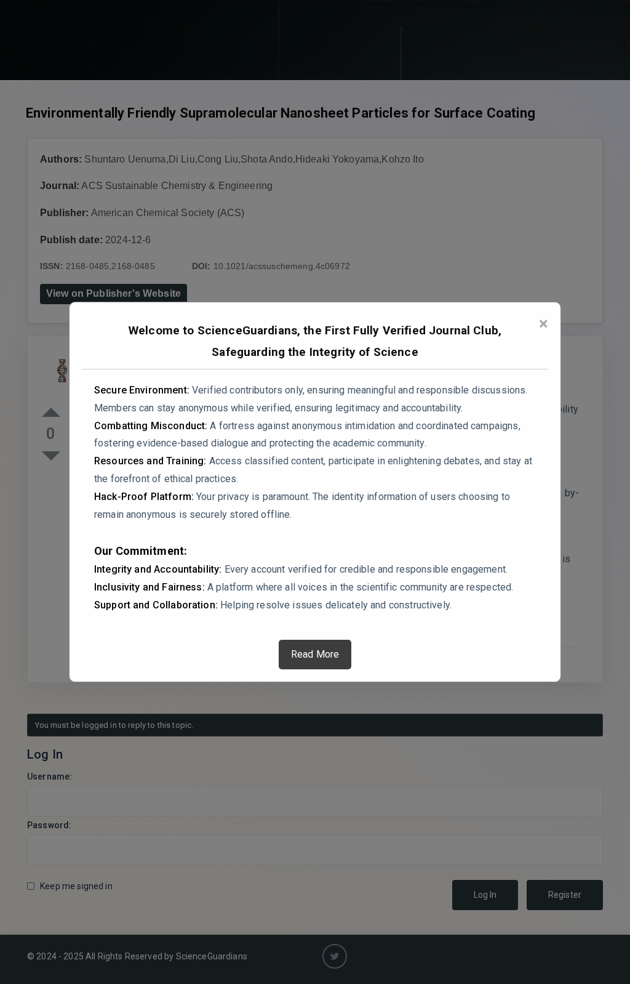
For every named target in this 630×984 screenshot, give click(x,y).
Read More (315, 654)
